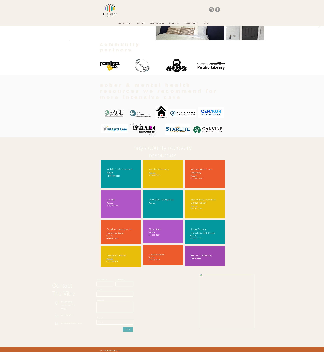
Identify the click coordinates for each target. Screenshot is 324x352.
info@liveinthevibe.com (71, 323)
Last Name (120, 279)
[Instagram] (211, 9)
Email (99, 290)
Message (100, 300)
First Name (101, 279)
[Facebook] (217, 9)
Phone (99, 318)
